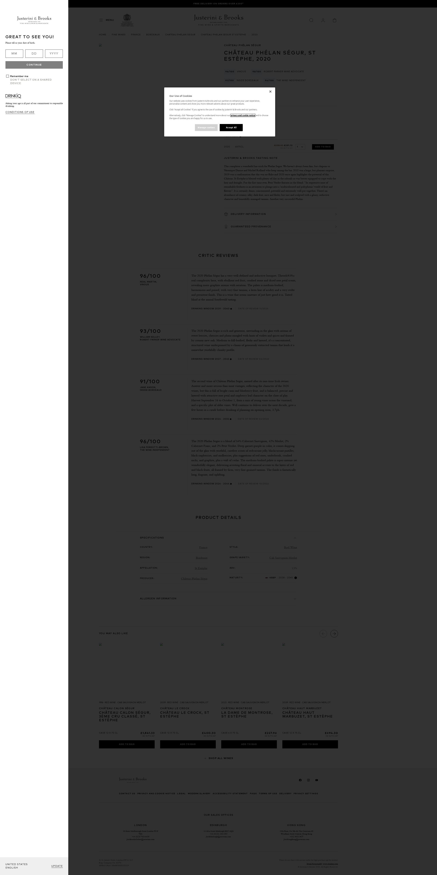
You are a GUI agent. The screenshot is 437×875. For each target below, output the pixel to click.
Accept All (231, 127)
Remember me (19, 76)
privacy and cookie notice (243, 115)
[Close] (270, 91)
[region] (219, 111)
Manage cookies (206, 127)
